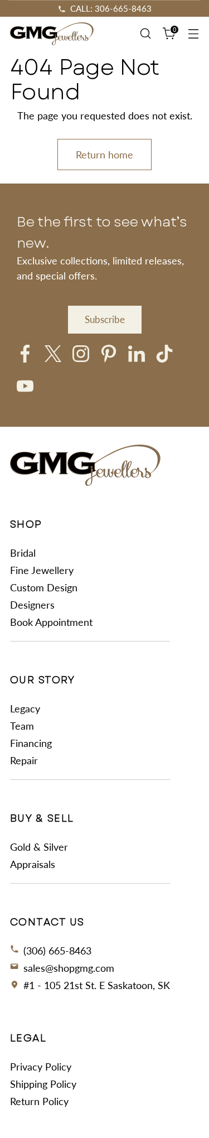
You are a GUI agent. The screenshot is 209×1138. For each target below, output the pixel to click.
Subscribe (105, 319)
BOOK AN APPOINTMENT (110, 8)
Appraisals (32, 864)
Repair (24, 760)
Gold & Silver (39, 847)
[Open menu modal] (193, 33)
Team (22, 726)
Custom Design (43, 587)
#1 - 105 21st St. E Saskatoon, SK (96, 985)
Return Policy (39, 1101)
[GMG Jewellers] (52, 33)
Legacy (25, 708)
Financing (31, 743)
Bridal (23, 553)
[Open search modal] (145, 33)
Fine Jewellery (42, 570)
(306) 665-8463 (57, 950)
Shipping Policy (43, 1084)
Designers (32, 605)
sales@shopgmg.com (68, 968)
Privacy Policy (40, 1066)
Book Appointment (51, 622)
